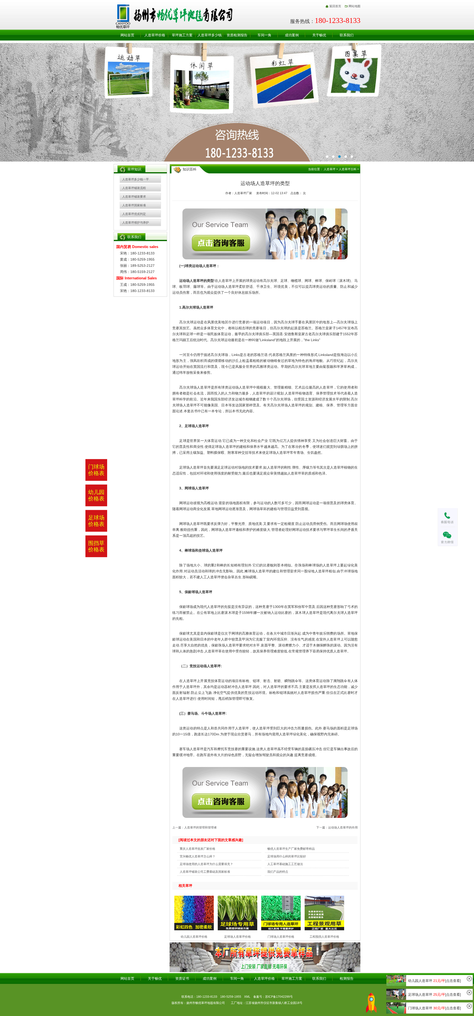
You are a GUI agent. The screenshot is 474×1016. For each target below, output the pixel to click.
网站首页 (127, 35)
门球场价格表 (96, 470)
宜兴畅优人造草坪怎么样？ (197, 856)
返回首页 (335, 6)
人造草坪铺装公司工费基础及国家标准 (205, 871)
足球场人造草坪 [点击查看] (434, 994)
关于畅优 (319, 35)
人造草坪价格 (154, 35)
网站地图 (354, 6)
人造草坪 (330, 169)
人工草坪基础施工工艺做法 (285, 864)
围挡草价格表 (96, 546)
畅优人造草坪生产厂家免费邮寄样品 (291, 848)
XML (247, 996)
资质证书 (182, 978)
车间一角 (264, 35)
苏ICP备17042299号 (279, 996)
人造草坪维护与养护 (135, 222)
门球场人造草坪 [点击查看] (434, 1008)
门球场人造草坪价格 (281, 936)
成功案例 (292, 35)
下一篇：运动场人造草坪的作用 (337, 827)
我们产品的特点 (277, 871)
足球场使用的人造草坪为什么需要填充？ (206, 864)
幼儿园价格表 (96, 495)
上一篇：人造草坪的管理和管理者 (194, 827)
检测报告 (347, 978)
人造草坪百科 (347, 169)
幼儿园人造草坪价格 (194, 936)
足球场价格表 (96, 521)
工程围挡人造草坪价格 (324, 936)
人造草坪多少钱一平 (135, 179)
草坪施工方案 (182, 35)
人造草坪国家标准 (134, 205)
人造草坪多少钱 (210, 35)
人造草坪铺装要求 (134, 196)
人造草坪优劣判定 (134, 214)
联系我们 (347, 35)
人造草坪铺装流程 (134, 188)
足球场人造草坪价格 (237, 936)
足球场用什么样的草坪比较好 (286, 856)
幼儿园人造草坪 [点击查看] (434, 981)
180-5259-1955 (230, 996)
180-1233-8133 (206, 996)
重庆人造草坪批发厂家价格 (197, 848)
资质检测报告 (237, 35)
